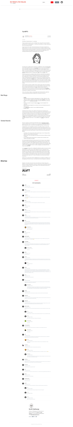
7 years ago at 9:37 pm (27, 326)
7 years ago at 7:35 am (27, 237)
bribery (24, 116)
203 (38, 72)
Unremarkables (24, 174)
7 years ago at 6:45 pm (27, 370)
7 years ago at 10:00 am (30, 350)
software (32, 78)
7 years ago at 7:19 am (30, 285)
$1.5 (48, 66)
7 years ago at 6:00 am (27, 242)
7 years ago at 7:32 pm (27, 365)
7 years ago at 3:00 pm (30, 393)
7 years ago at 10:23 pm (27, 201)
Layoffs (25, 97)
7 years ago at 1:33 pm (27, 232)
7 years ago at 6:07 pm (27, 379)
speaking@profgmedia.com (35, 414)
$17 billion (36, 67)
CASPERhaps (48, 174)
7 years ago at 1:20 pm (30, 312)
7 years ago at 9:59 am (30, 340)
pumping (43, 99)
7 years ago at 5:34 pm (30, 321)
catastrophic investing (45, 122)
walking (42, 117)
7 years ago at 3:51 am (27, 296)
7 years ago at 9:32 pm (27, 335)
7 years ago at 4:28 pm (27, 280)
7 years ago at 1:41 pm (30, 248)
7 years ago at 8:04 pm (27, 360)
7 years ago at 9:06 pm (27, 221)
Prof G (38, 412)
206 (44, 72)
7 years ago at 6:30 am (27, 268)
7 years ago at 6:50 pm (27, 190)
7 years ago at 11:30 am (27, 210)
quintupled (29, 144)
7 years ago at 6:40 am (30, 330)
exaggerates (27, 107)
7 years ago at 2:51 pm (30, 263)
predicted (25, 148)
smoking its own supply (33, 100)
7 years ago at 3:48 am (30, 388)
